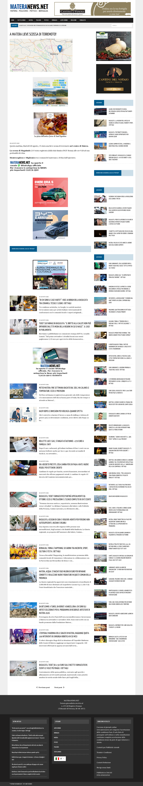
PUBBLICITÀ (83, 20)
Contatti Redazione (104, 762)
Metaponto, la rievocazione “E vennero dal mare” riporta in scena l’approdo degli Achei (121, 300)
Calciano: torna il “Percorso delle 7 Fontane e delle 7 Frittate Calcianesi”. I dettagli (120, 323)
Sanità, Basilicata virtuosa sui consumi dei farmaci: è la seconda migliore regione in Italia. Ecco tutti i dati (121, 558)
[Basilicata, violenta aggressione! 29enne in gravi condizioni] (100, 618)
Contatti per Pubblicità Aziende (108, 747)
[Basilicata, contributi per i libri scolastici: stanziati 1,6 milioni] (100, 629)
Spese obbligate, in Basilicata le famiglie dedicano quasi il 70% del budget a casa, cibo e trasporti (120, 157)
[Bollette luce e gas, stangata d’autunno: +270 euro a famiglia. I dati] (23, 451)
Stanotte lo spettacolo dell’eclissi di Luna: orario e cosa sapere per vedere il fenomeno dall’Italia (121, 233)
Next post (58, 687)
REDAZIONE (73, 20)
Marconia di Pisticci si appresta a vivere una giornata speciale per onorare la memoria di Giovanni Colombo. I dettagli (120, 289)
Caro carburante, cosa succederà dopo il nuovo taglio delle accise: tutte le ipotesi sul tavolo (120, 265)
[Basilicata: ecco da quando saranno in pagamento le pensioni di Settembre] (100, 537)
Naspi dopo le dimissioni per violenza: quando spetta (60, 411)
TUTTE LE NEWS (21, 20)
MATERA (31, 20)
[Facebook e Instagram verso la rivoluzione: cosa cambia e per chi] (100, 201)
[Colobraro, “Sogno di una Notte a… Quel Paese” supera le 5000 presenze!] (100, 441)
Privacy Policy (102, 757)
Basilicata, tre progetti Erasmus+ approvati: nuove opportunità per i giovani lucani (119, 134)
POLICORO (38, 20)
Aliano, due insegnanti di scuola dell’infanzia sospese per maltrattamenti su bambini (120, 111)
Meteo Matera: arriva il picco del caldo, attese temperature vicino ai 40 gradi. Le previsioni (120, 358)
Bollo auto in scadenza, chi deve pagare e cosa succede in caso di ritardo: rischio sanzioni (120, 210)
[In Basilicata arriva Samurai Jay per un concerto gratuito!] (100, 418)
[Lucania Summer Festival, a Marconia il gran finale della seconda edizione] (100, 148)
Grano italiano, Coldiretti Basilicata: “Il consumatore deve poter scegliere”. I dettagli (120, 450)
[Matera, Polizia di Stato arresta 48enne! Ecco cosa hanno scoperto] (100, 247)
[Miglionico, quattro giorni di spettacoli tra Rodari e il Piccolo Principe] (100, 314)
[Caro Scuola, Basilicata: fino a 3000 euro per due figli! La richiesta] (100, 395)
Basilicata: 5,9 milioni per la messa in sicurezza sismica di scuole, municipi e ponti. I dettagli (121, 123)
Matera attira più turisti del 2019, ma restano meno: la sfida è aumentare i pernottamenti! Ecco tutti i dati (119, 546)
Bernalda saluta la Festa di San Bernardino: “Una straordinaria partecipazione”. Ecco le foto (118, 639)
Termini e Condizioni (104, 752)
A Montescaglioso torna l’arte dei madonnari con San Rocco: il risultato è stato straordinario (120, 346)
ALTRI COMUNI (64, 20)
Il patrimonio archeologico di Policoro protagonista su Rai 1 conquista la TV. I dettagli (120, 381)
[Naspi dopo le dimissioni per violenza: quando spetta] (23, 421)
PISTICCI (46, 20)
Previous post (44, 687)
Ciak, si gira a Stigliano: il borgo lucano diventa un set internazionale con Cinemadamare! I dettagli (120, 510)
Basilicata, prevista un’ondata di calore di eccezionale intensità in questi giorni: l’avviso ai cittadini (121, 222)
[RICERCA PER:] (121, 25)
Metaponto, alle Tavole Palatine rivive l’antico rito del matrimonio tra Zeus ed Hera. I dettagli (120, 487)
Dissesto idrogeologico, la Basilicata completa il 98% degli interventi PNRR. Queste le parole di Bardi (119, 427)
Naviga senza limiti (103, 767)
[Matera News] (29, 7)
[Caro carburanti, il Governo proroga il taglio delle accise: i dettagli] (100, 372)
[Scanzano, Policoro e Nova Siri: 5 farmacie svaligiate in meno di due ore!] (100, 583)
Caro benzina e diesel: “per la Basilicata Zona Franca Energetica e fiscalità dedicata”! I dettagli (120, 475)
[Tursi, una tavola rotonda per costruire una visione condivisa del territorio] (100, 606)
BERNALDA (54, 20)
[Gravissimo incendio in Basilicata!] (100, 501)
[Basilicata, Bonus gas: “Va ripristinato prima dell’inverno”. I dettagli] (100, 279)
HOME (12, 20)
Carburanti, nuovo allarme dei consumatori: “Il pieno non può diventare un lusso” (120, 569)
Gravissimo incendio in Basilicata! (118, 496)
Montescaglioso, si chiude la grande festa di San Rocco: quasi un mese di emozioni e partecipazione (120, 592)
